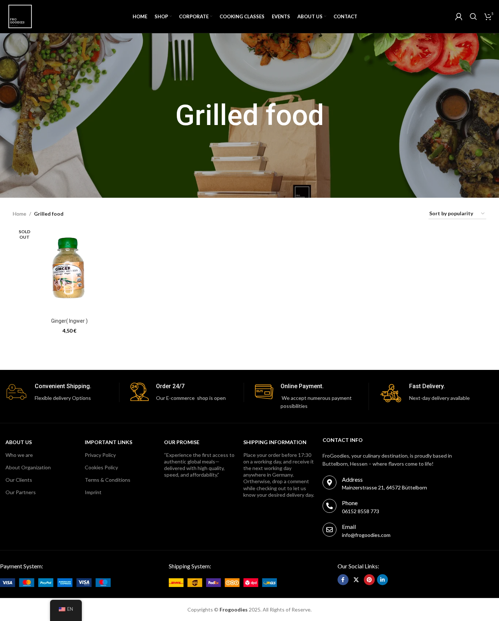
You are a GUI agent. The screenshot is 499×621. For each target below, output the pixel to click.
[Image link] (55, 582)
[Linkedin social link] (382, 579)
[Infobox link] (62, 392)
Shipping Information (274, 442)
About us (18, 442)
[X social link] (356, 579)
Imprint (93, 492)
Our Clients (18, 480)
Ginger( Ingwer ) (69, 321)
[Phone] (329, 506)
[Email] (329, 530)
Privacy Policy (100, 455)
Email (349, 526)
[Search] (473, 16)
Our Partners (20, 492)
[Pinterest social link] (369, 579)
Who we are (19, 455)
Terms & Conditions (107, 480)
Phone (350, 502)
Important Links (108, 442)
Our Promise (181, 442)
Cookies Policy (101, 467)
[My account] (459, 16)
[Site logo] (20, 16)
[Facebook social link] (343, 579)
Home (19, 214)
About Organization (28, 467)
